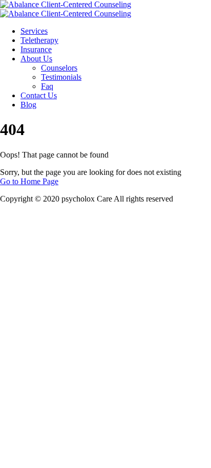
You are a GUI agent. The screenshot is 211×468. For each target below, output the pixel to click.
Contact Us (38, 95)
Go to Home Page (29, 181)
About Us (36, 58)
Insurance (36, 49)
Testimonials (61, 77)
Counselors (59, 67)
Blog (28, 104)
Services (34, 31)
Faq (47, 86)
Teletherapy (39, 40)
